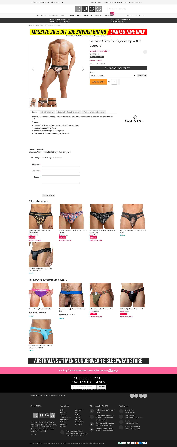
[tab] (34, 112)
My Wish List (118, 2)
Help (62, 410)
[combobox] (127, 9)
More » (33, 434)
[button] (33, 68)
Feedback (78, 424)
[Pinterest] (145, 395)
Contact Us (61, 395)
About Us (63, 415)
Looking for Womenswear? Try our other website (83, 370)
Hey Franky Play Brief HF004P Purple (41, 309)
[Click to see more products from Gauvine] (134, 119)
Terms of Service (101, 389)
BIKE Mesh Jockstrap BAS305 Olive (101, 309)
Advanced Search (36, 395)
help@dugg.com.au (131, 423)
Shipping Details (65, 417)
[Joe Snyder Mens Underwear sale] (88, 30)
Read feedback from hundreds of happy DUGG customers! (76, 433)
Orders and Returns (50, 395)
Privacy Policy (93, 389)
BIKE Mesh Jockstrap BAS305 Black (131, 309)
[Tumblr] (141, 395)
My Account (109, 2)
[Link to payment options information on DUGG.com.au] (132, 443)
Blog (76, 413)
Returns (78, 415)
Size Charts (79, 410)
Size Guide (142, 75)
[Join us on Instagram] (136, 395)
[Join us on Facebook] (132, 395)
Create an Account (135, 2)
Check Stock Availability (117, 68)
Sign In (126, 2)
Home (30, 25)
